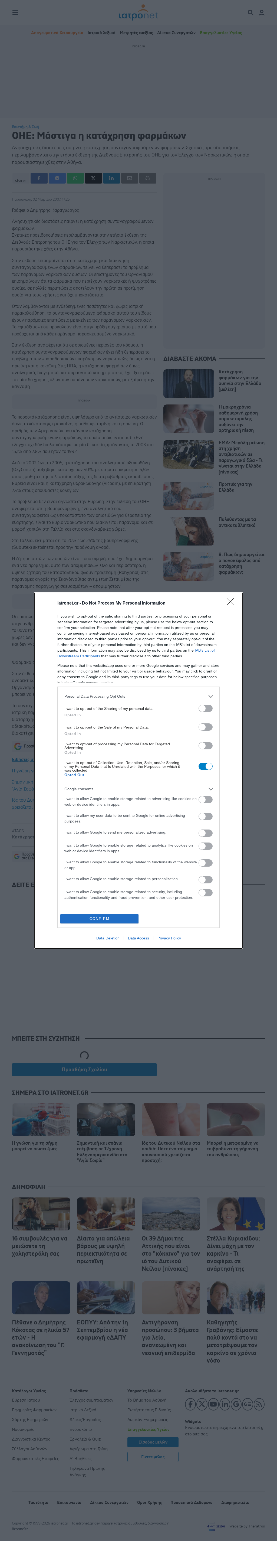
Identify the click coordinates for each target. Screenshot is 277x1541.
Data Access (138, 938)
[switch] (206, 708)
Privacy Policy (169, 938)
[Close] (232, 603)
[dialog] (138, 770)
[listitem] (138, 696)
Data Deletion (108, 938)
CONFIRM (100, 919)
